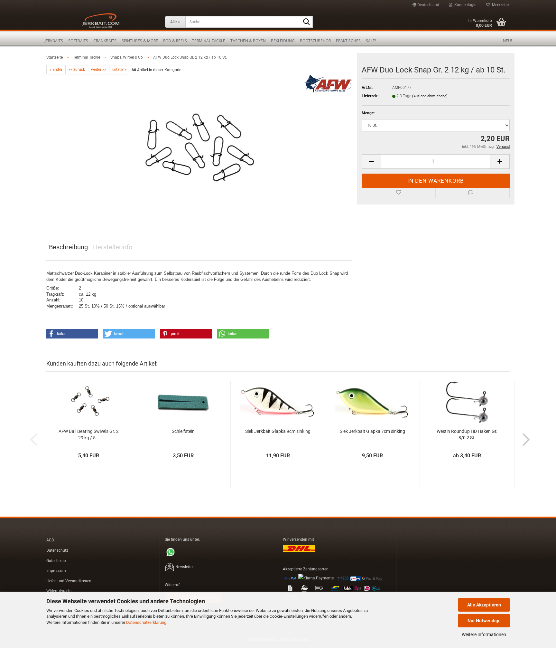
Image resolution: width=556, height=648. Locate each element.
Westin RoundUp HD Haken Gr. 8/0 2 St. (467, 434)
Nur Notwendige (484, 620)
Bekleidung (283, 40)
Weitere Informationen (484, 634)
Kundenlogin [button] (464, 5)
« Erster (56, 69)
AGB (50, 540)
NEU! (507, 40)
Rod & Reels (175, 40)
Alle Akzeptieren (484, 604)
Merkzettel (500, 5)
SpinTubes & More (140, 40)
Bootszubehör (315, 40)
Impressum (56, 570)
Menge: (368, 113)
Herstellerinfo (112, 247)
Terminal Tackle (208, 40)
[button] (426, 5)
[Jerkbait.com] (100, 22)
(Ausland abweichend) (430, 96)
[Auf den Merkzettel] (399, 193)
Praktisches (348, 40)
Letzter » (119, 69)
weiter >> (98, 69)
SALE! (371, 40)
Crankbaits (104, 40)
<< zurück (77, 69)
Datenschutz (57, 550)
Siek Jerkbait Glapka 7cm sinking (372, 431)
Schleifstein (183, 431)
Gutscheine (56, 560)
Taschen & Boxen (248, 40)
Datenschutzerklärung (146, 622)
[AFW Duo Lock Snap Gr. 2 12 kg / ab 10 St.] (199, 147)
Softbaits (78, 40)
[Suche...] (307, 22)
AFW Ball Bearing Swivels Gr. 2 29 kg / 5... (89, 434)
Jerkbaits (54, 40)
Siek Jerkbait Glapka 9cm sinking (277, 431)
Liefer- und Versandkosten (68, 581)
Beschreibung (68, 247)
